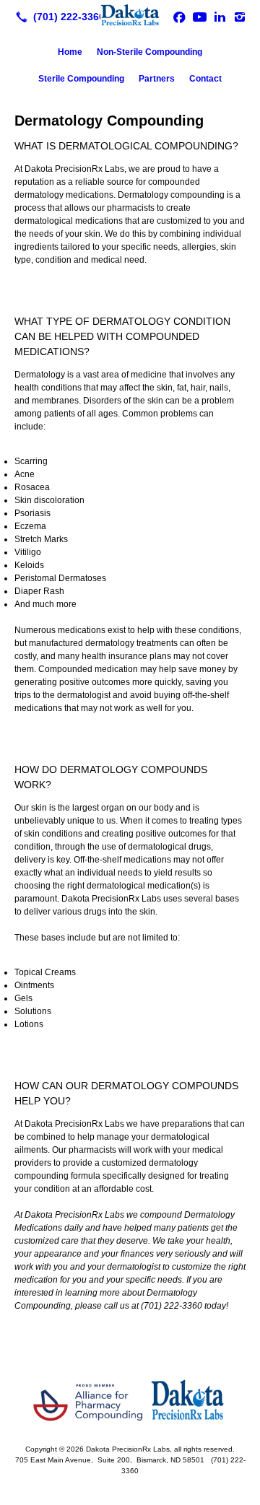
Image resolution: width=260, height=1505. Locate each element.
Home (70, 52)
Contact (205, 79)
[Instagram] (240, 16)
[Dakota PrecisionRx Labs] (130, 15)
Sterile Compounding (81, 79)
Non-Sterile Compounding (149, 52)
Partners (157, 79)
